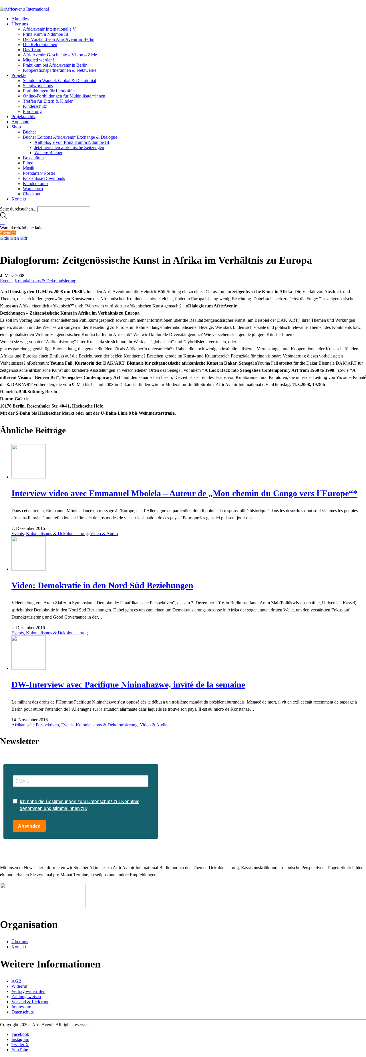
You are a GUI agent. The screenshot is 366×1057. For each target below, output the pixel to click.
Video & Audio (104, 533)
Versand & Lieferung (30, 1001)
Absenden (29, 826)
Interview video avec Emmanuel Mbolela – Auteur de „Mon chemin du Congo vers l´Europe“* (184, 493)
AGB (16, 981)
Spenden (8, 233)
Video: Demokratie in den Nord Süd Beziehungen (102, 585)
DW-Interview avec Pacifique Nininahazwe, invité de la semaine (128, 684)
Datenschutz (22, 1012)
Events (6, 280)
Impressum (21, 1006)
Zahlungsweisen (26, 996)
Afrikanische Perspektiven (35, 724)
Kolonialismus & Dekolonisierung (45, 280)
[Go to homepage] (24, 9)
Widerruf (19, 986)
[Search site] (3, 217)
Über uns (19, 941)
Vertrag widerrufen (28, 991)
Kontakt (18, 946)
